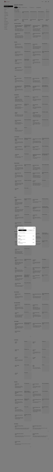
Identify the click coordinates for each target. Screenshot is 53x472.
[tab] (22, 230)
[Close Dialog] (34, 228)
